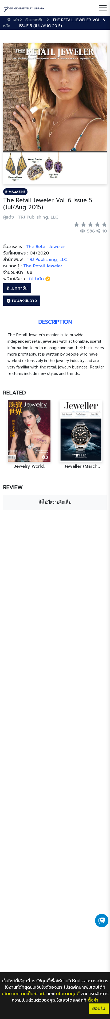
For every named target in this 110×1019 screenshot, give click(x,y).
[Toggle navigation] (103, 8)
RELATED (14, 392)
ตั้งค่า (93, 1000)
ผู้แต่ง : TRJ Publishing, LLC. (31, 217)
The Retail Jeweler (42, 266)
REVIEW (13, 487)
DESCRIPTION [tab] (55, 322)
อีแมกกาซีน (17, 288)
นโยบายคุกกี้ (68, 994)
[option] (29, 434)
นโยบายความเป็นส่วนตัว (24, 994)
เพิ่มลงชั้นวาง (23, 300)
